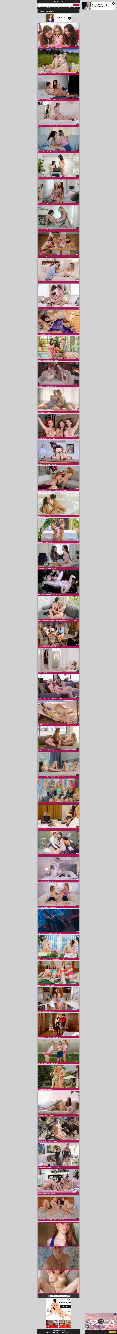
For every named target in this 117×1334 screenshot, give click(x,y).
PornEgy (76, 7)
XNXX (48, 7)
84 (68, 1296)
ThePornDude (57, 7)
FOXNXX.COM (58, 1)
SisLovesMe (67, 7)
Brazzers (41, 7)
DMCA (70, 1332)
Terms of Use (48, 1332)
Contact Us (64, 1332)
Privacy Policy (56, 1332)
